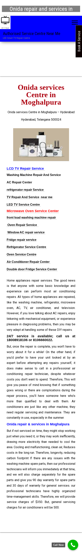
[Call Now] (73, 545)
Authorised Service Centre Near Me (31, 33)
